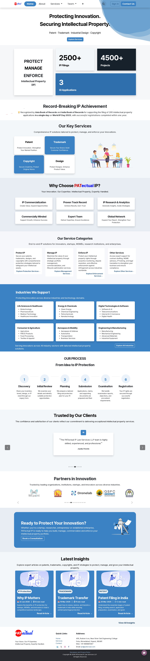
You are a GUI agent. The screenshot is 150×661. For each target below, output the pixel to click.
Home (58, 638)
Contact (59, 643)
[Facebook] (68, 647)
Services (59, 641)
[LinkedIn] (57, 647)
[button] (103, 4)
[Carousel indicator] (77, 466)
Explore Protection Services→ (28, 271)
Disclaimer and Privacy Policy (80, 652)
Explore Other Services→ (124, 271)
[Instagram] (65, 647)
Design (60, 161)
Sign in (115, 4)
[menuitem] (30, 3)
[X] (61, 647)
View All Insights (126, 623)
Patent (29, 142)
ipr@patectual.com (88, 647)
